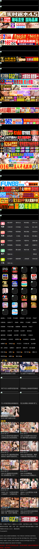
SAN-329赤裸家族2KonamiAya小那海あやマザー (28, 475)
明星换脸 (18, 245)
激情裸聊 (33, 339)
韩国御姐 (18, 231)
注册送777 (10, 322)
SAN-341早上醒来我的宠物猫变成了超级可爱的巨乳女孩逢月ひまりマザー (10, 456)
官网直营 (22, 318)
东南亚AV (34, 231)
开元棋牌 (15, 318)
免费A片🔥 (11, 352)
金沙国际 (33, 343)
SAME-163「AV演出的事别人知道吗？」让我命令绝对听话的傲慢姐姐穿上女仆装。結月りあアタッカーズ (9, 495)
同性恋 (35, 254)
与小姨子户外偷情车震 (27, 373)
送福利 (16, 322)
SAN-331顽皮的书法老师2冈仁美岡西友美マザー (9, 474)
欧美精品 (26, 222)
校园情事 (18, 259)
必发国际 (16, 335)
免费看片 (12, 348)
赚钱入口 (34, 352)
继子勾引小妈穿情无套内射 (9, 388)
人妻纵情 (26, 259)
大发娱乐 (30, 335)
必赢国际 (34, 322)
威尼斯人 (3, 318)
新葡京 (22, 322)
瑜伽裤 (26, 245)
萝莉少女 (34, 222)
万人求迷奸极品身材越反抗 (9, 403)
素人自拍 (34, 227)
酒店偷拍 (3, 331)
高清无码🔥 (4, 356)
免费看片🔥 (18, 339)
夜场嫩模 (9, 335)
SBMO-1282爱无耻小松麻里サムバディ (28, 493)
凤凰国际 (3, 326)
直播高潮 (18, 326)
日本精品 (18, 227)
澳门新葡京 (23, 335)
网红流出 (26, 236)
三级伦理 (9, 227)
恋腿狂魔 (34, 240)
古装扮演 (9, 240)
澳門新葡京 (4, 339)
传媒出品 (9, 254)
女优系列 (18, 240)
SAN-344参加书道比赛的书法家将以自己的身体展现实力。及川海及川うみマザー (10, 437)
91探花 (18, 236)
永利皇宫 (11, 339)
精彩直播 (24, 326)
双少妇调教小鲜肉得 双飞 (28, 403)
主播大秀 (9, 331)
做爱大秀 (18, 348)
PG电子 (35, 318)
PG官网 (9, 318)
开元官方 (19, 343)
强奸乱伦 (18, 222)
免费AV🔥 (11, 356)
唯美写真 (26, 249)
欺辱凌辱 (9, 236)
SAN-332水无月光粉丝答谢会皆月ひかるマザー (29, 512)
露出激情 (18, 249)
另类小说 (9, 263)
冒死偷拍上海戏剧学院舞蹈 (29, 388)
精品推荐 (9, 222)
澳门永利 (28, 318)
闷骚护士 (34, 245)
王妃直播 (16, 331)
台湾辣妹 (9, 231)
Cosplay (26, 227)
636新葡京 (26, 339)
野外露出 (34, 236)
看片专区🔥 (27, 352)
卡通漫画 (9, 249)
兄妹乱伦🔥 (19, 352)
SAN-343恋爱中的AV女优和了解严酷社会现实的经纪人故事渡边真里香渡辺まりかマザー (29, 438)
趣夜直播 (3, 335)
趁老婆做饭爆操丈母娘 (8, 373)
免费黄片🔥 (4, 343)
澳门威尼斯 (32, 348)
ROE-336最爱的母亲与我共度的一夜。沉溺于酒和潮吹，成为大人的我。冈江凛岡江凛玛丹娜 (10, 513)
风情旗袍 (9, 245)
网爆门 (35, 249)
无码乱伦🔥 (12, 343)
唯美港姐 (26, 231)
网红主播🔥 (19, 356)
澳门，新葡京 (4, 348)
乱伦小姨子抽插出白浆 (8, 418)
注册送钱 (3, 322)
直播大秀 (25, 348)
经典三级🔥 (4, 352)
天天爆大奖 (26, 343)
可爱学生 (26, 240)
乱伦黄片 (23, 331)
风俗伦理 (34, 259)
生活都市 (9, 259)
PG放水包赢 (10, 326)
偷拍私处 (29, 331)
